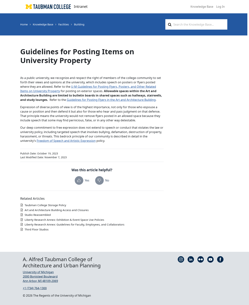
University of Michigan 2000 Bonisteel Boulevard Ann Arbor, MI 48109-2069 (40, 276)
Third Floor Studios (36, 229)
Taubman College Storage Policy (45, 205)
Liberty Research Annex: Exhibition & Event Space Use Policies (64, 219)
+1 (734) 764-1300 (35, 288)
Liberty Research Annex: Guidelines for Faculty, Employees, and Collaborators (74, 224)
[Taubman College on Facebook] (220, 259)
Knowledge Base (201, 7)
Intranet (80, 6)
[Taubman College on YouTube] (210, 259)
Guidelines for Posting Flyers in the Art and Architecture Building (111, 100)
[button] (82, 180)
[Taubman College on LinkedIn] (191, 259)
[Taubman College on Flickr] (200, 259)
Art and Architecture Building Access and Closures (57, 210)
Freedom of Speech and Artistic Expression (66, 141)
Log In (220, 7)
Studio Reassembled (38, 215)
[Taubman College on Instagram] (181, 259)
